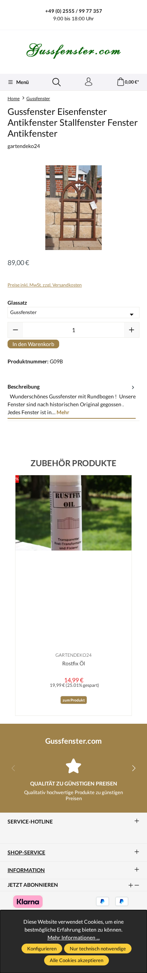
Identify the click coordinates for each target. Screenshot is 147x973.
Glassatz (17, 302)
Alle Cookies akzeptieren (76, 960)
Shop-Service (26, 852)
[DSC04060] (73, 207)
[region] (73, 207)
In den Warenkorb (33, 344)
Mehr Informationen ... (73, 937)
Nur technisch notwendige (98, 949)
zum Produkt (74, 700)
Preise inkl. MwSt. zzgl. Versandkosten (45, 285)
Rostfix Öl (73, 663)
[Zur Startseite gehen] (73, 51)
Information (26, 870)
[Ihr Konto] (88, 82)
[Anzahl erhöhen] (131, 329)
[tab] (72, 400)
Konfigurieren (42, 949)
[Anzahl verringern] (15, 329)
